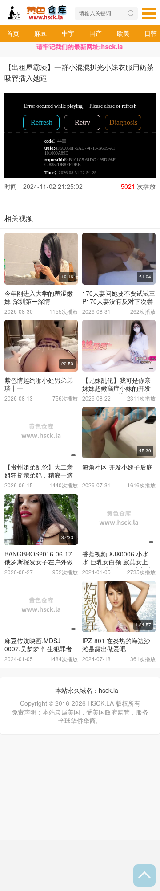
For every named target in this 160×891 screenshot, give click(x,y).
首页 (13, 33)
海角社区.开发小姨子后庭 (117, 466)
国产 (95, 33)
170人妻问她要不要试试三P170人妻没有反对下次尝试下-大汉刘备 (118, 301)
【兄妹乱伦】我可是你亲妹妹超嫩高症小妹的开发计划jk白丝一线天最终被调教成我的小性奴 (118, 392)
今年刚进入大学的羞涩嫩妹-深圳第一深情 (38, 297)
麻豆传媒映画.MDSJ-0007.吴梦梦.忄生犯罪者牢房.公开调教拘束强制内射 (39, 652)
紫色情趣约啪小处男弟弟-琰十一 (39, 384)
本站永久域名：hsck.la (86, 690)
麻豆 (40, 33)
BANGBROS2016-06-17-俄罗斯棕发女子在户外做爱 (39, 561)
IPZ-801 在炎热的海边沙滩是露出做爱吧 (116, 644)
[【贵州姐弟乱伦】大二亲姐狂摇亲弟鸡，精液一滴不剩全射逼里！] (41, 432)
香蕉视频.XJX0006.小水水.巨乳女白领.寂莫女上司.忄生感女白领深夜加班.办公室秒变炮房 (118, 565)
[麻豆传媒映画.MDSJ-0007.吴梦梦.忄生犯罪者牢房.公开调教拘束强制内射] (41, 607)
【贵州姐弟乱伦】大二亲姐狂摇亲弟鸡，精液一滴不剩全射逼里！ (38, 474)
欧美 (123, 33)
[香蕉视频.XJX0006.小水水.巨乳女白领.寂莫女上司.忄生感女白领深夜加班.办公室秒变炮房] (119, 520)
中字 (68, 33)
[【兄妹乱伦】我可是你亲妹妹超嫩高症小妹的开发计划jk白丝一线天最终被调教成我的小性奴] (119, 346)
